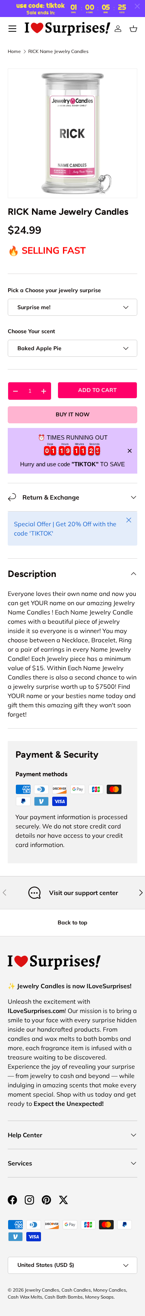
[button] (133, 28)
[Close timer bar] (137, 6)
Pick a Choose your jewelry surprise (54, 290)
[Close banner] (129, 450)
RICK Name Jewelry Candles (58, 51)
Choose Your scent (31, 331)
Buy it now (73, 414)
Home (14, 51)
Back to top (72, 922)
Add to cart (97, 390)
